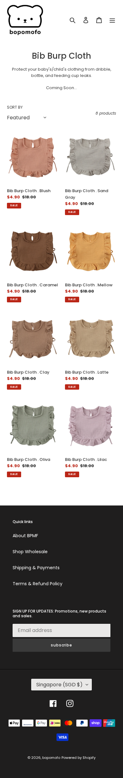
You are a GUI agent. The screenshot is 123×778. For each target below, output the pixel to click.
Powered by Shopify (79, 757)
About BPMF (25, 535)
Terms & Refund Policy (37, 584)
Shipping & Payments (36, 568)
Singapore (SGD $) (59, 684)
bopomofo (51, 757)
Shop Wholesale (30, 551)
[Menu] (112, 20)
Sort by (15, 107)
